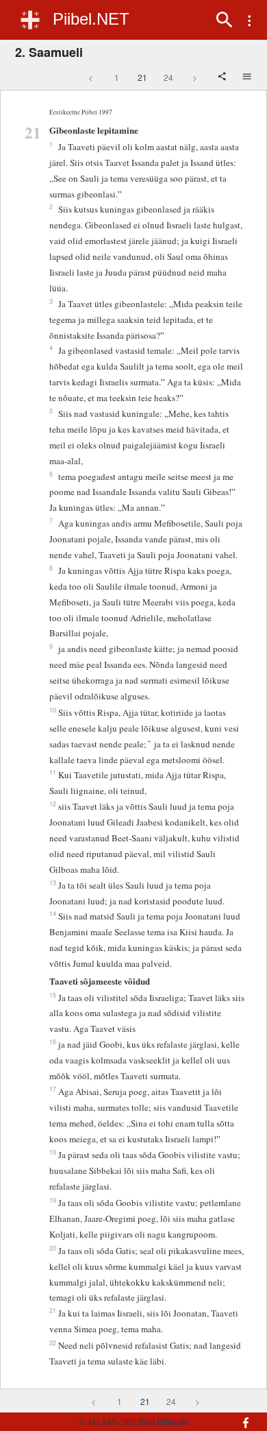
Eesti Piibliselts (163, 1421)
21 (142, 77)
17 (52, 1089)
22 (52, 1342)
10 (52, 709)
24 (168, 77)
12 (52, 803)
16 (52, 1041)
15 (52, 995)
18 (52, 1152)
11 (52, 772)
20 (52, 1248)
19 (52, 1200)
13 (52, 882)
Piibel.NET (91, 19)
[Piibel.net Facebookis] (240, 1416)
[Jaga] (223, 77)
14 (52, 913)
